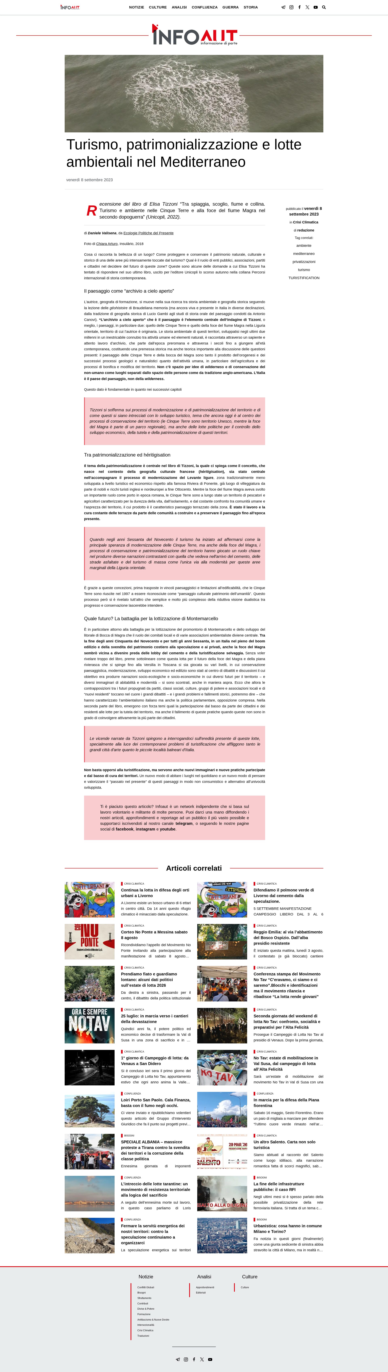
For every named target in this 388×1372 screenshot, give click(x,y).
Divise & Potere (145, 1308)
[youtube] (316, 7)
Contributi (142, 1303)
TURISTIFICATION (304, 278)
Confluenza (132, 1093)
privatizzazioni (304, 262)
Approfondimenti (205, 1287)
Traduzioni (143, 1335)
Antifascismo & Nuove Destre (153, 1319)
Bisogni (129, 1135)
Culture (245, 1287)
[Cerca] (324, 7)
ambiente (303, 246)
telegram (184, 823)
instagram (145, 829)
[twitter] (308, 7)
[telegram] (283, 7)
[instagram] (291, 7)
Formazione (144, 1314)
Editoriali (201, 1292)
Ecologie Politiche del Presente (148, 233)
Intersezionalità (145, 1325)
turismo (304, 270)
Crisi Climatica (305, 222)
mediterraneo (304, 254)
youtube (167, 829)
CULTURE (158, 7)
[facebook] (299, 7)
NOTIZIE (136, 7)
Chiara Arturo (107, 244)
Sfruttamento (144, 1298)
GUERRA (230, 7)
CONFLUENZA (205, 7)
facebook (124, 829)
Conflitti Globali (145, 1287)
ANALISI (179, 7)
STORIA (251, 7)
